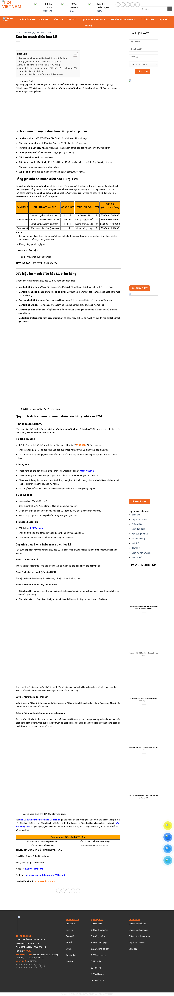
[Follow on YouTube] (137, 4)
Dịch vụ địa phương (93, 19)
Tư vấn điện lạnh (43, 33)
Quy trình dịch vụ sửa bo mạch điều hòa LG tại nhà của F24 (48, 68)
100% (99, 11)
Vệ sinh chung (138, 538)
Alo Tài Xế (136, 557)
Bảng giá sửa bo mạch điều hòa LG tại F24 (40, 61)
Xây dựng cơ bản (140, 533)
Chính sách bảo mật (138, 923)
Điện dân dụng (138, 529)
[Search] (169, 9)
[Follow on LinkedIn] (132, 4)
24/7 (72, 11)
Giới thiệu (70, 923)
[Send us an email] (33, 966)
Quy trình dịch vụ (137, 942)
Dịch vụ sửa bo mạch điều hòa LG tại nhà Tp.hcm (43, 58)
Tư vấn (69, 942)
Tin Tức (71, 19)
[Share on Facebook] (58, 891)
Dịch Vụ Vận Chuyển (141, 553)
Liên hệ (88, 25)
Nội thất (135, 543)
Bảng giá (58, 19)
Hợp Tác (164, 19)
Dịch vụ (43, 19)
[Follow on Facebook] (118, 4)
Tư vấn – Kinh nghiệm (123, 19)
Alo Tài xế (99, 980)
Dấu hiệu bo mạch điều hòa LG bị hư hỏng (39, 65)
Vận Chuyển (98, 974)
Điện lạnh (136, 514)
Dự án (69, 949)
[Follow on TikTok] (122, 4)
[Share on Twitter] (63, 891)
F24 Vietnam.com (34, 868)
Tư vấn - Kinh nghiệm (25, 33)
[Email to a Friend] (68, 891)
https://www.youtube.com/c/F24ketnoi (45, 875)
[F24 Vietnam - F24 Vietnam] (16, 8)
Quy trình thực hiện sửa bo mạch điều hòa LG (43, 74)
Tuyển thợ (147, 19)
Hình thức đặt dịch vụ (33, 71)
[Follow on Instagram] (23, 966)
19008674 (47, 11)
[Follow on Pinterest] (127, 4)
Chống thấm (137, 524)
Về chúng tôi (27, 19)
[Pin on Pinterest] (73, 891)
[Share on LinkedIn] (78, 891)
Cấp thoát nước (139, 519)
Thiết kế (136, 548)
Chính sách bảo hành (138, 930)
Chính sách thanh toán (139, 936)
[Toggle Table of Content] (74, 54)
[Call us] (37, 966)
